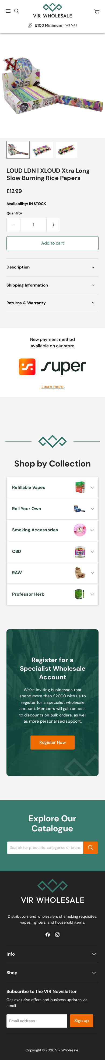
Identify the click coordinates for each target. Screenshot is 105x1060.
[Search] (90, 848)
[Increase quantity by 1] (53, 225)
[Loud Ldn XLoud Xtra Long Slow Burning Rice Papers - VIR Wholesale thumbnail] (18, 149)
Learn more (52, 386)
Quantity (14, 213)
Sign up (81, 1020)
